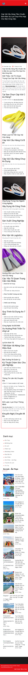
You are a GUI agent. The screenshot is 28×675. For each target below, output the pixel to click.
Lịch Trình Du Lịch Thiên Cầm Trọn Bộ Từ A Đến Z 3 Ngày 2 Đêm (13, 597)
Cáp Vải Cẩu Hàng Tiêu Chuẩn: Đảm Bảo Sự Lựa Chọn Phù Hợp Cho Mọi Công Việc (13, 71)
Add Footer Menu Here (20, 669)
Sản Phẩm (7, 457)
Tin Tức (7, 465)
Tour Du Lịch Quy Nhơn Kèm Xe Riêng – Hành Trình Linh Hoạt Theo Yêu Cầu (19, 478)
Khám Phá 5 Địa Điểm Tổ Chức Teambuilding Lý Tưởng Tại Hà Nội (19, 529)
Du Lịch (7, 446)
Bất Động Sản (8, 443)
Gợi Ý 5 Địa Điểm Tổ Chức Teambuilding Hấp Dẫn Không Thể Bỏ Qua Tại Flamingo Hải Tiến (19, 492)
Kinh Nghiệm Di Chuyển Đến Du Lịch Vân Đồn (19, 631)
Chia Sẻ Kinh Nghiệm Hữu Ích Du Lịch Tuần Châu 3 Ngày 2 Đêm (19, 587)
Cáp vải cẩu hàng (10, 86)
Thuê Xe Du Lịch (9, 463)
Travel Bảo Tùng (7, 66)
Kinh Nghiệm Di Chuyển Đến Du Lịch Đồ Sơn (19, 503)
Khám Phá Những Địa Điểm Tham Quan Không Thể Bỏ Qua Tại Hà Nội (19, 517)
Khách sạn (8, 448)
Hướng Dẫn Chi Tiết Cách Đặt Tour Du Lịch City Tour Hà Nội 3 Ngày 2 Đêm (20, 564)
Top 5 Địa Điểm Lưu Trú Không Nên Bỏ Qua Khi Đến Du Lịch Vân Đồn (19, 607)
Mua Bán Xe (8, 454)
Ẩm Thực (7, 440)
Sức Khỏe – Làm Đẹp (10, 460)
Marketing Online (9, 451)
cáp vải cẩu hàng (18, 99)
